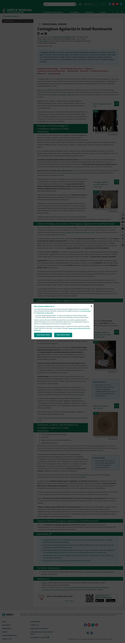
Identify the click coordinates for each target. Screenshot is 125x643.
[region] (62, 321)
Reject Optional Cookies (63, 334)
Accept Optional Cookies (43, 334)
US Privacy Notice (85, 311)
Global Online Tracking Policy (45, 313)
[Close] (91, 306)
